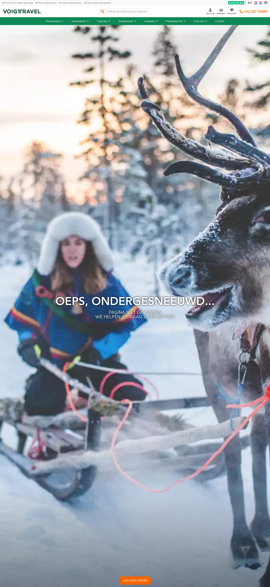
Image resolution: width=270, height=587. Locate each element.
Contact (219, 21)
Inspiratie (150, 21)
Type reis (102, 21)
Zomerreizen (79, 21)
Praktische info (174, 21)
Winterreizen (53, 21)
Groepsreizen (125, 21)
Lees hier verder (135, 580)
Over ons (199, 21)
